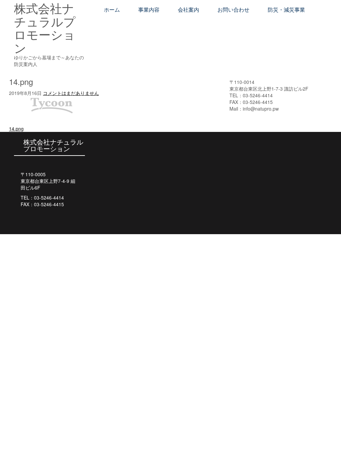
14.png (16, 128)
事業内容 (149, 10)
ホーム (112, 10)
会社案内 (188, 10)
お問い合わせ (233, 10)
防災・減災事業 (286, 10)
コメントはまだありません (71, 93)
